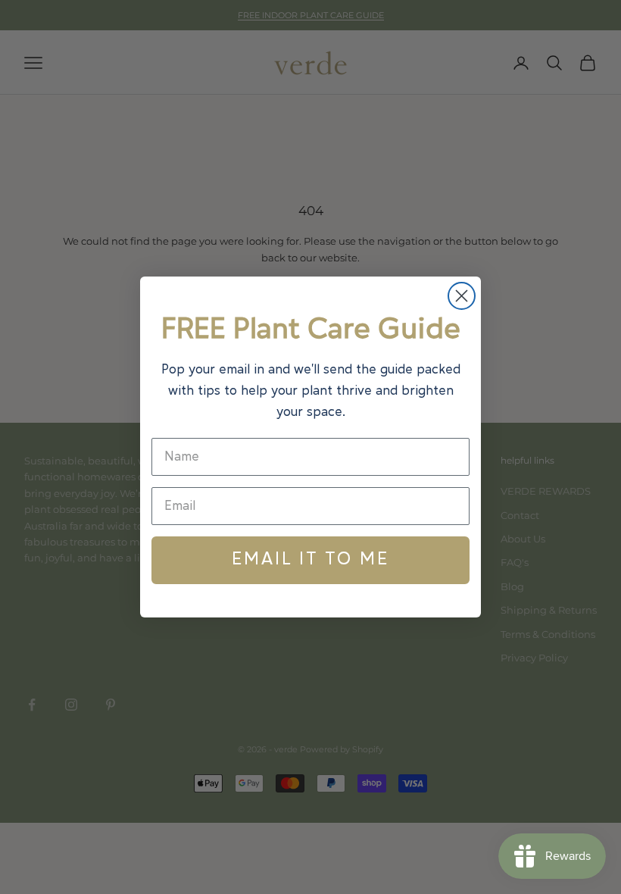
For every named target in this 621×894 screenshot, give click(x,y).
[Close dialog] (461, 296)
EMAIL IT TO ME (310, 560)
